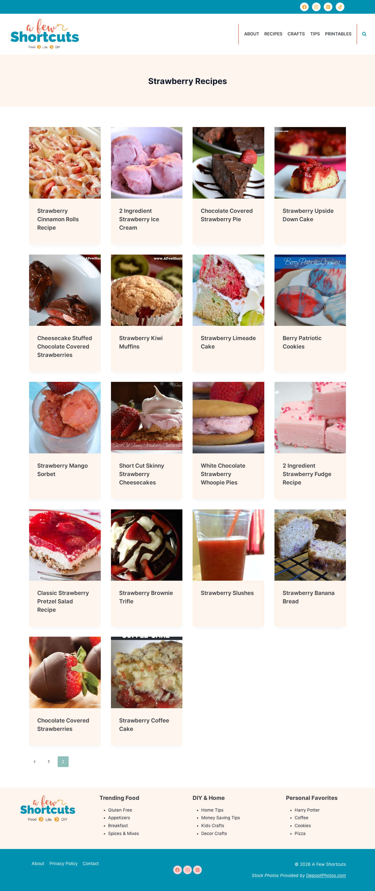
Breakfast (118, 825)
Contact (91, 863)
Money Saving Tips (220, 817)
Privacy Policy (63, 863)
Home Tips (212, 810)
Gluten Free (120, 810)
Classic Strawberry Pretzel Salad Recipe (63, 601)
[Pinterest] (328, 7)
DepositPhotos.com (326, 875)
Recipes (273, 33)
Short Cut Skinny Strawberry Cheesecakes (141, 474)
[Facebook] (304, 7)
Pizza (300, 833)
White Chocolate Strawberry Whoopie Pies (223, 474)
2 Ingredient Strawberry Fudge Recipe (307, 474)
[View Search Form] (364, 34)
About (251, 33)
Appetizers (119, 817)
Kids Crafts (212, 825)
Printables (338, 33)
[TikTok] (340, 7)
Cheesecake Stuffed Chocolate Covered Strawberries (64, 346)
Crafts (296, 33)
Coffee (301, 817)
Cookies (303, 825)
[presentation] (65, 163)
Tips (315, 33)
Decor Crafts (214, 833)
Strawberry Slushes (227, 593)
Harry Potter (307, 810)
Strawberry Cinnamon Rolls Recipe (58, 219)
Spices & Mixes (123, 833)
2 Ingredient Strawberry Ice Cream (139, 219)
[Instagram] (316, 7)
